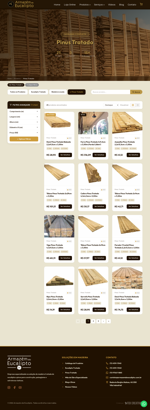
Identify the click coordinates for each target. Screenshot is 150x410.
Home (57, 4)
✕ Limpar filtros (32, 85)
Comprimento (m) (17, 111)
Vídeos (111, 4)
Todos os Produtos (17, 92)
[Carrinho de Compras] (141, 4)
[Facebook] (14, 387)
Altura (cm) (14, 122)
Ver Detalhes (65, 155)
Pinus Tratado (77, 92)
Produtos (17, 78)
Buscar (137, 92)
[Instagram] (9, 387)
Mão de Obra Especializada (76, 377)
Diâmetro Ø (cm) (16, 127)
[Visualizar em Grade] (133, 105)
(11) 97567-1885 (116, 373)
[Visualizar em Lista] (137, 105)
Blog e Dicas (70, 382)
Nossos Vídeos (71, 387)
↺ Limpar (34, 105)
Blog (121, 4)
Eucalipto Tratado (38, 92)
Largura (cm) (15, 117)
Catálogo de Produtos (74, 363)
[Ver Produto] (72, 115)
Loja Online (70, 4)
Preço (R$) (14, 133)
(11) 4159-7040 (116, 368)
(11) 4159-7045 (115, 363)
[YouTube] (20, 387)
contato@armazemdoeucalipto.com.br (126, 377)
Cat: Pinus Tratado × (16, 85)
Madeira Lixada (58, 92)
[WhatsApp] (144, 404)
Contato (132, 4)
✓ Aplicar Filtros (24, 139)
